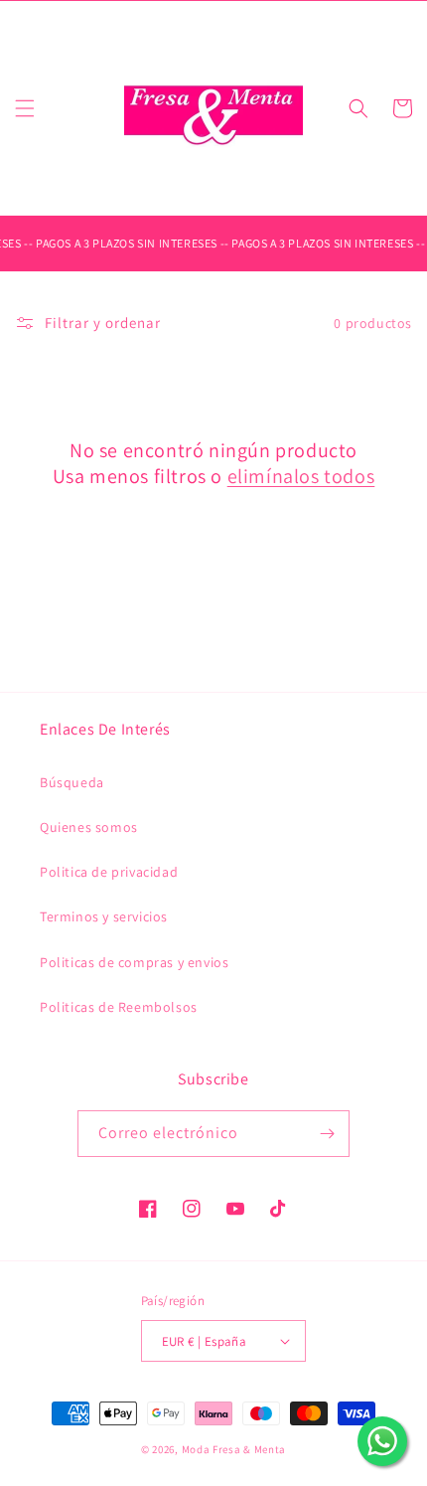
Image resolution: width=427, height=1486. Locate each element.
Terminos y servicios (104, 916)
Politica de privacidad (109, 872)
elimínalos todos (301, 476)
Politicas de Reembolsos (119, 1007)
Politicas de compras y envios (134, 962)
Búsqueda (72, 782)
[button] (25, 108)
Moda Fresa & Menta (234, 1449)
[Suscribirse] (327, 1133)
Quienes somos (89, 827)
